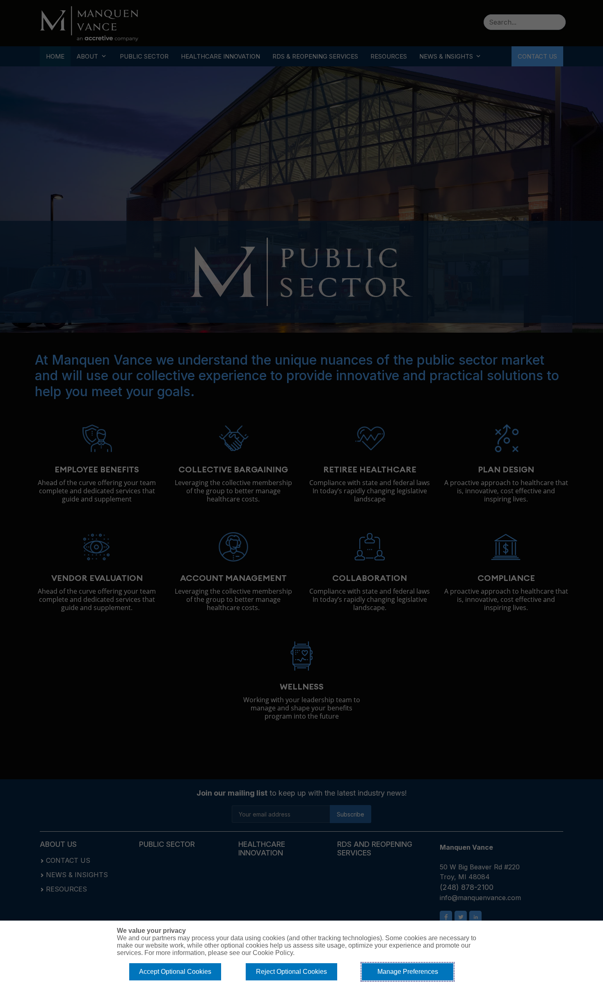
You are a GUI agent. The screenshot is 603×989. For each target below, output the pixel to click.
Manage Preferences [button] (407, 971)
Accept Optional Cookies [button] (175, 971)
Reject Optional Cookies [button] (291, 971)
